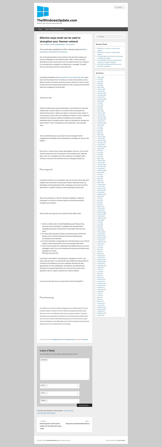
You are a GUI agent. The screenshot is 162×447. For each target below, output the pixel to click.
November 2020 (101, 214)
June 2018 (100, 271)
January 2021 (101, 210)
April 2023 (100, 156)
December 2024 (101, 117)
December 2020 (101, 212)
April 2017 (100, 299)
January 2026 (101, 91)
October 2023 (101, 144)
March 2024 (100, 135)
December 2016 (101, 307)
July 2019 (100, 246)
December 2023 (101, 141)
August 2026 (100, 77)
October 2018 (101, 263)
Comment (44, 359)
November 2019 (101, 238)
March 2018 (100, 277)
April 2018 (100, 275)
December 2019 (101, 236)
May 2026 (100, 83)
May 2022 (100, 178)
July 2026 (100, 79)
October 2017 (101, 287)
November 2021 (101, 190)
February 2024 (101, 137)
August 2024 (100, 125)
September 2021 (101, 194)
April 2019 (100, 252)
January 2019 (101, 258)
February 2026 (101, 89)
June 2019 (100, 248)
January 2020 (101, 234)
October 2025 (101, 97)
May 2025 (100, 107)
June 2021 (100, 200)
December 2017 (101, 283)
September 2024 (101, 123)
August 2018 (100, 267)
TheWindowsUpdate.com (57, 20)
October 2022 (101, 168)
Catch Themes (121, 440)
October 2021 (101, 192)
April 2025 (100, 109)
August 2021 (100, 196)
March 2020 (100, 230)
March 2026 (100, 87)
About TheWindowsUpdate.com (54, 29)
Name (42, 385)
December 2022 (101, 164)
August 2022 (100, 172)
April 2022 (100, 180)
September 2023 (101, 146)
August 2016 (100, 315)
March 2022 (100, 182)
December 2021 (101, 188)
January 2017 (101, 305)
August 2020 (100, 220)
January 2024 (101, 139)
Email (42, 393)
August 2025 (100, 101)
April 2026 (100, 85)
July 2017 (100, 293)
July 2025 (100, 103)
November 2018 (101, 261)
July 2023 (100, 150)
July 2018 (100, 269)
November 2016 (101, 309)
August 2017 (100, 291)
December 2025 (101, 93)
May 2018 (100, 273)
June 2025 (100, 105)
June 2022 (100, 176)
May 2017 (100, 297)
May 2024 (100, 131)
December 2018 (101, 259)
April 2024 (100, 133)
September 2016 (101, 313)
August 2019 (100, 244)
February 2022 (101, 184)
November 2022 (101, 166)
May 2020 (100, 226)
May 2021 (100, 202)
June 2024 (100, 129)
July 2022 (100, 174)
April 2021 (100, 204)
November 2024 (101, 119)
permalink (85, 339)
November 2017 (101, 285)
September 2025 (101, 99)
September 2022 (101, 170)
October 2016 (101, 311)
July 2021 (100, 198)
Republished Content (57, 339)
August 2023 (100, 148)
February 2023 (101, 160)
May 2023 (100, 154)
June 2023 (100, 152)
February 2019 (101, 256)
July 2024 (100, 127)
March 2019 (100, 254)
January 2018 (101, 281)
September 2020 (101, 218)
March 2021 (100, 206)
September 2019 (101, 242)
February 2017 (101, 303)
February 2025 (101, 113)
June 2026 (100, 81)
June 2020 (100, 224)
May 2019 (100, 250)
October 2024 (101, 121)
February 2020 (101, 232)
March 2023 (100, 158)
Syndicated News (60, 44)
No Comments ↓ (70, 44)
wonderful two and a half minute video (71, 77)
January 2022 (101, 186)
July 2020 (100, 222)
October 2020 (101, 216)
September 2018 (101, 265)
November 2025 (101, 95)
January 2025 (101, 115)
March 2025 (100, 111)
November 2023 (101, 143)
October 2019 (101, 240)
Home (40, 29)
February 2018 (101, 279)
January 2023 (101, 162)
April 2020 (100, 228)
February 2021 (101, 208)
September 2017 (101, 289)
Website (43, 400)
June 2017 (100, 295)
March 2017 (100, 301)
